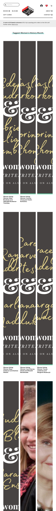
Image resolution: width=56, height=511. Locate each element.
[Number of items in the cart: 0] (51, 6)
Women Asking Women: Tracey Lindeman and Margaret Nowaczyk (43, 370)
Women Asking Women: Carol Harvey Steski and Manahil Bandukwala (27, 370)
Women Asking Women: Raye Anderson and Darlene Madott (10, 370)
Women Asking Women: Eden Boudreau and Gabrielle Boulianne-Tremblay (10, 200)
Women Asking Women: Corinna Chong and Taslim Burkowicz (26, 199)
